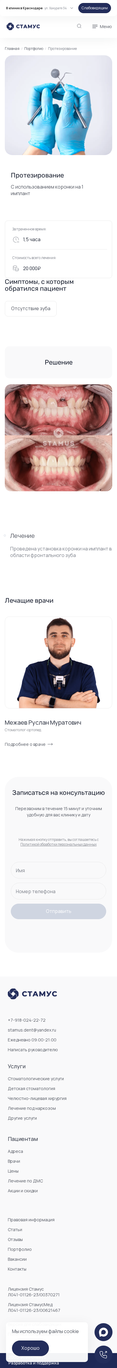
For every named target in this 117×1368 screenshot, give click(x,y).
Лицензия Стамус (34, 1291)
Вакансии (17, 1259)
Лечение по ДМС (25, 1181)
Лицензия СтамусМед (34, 1307)
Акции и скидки (23, 1190)
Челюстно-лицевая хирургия (37, 1098)
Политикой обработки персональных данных (58, 844)
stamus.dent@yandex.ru (32, 1030)
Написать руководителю (33, 1049)
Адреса (15, 1151)
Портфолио (33, 48)
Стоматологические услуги (36, 1078)
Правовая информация (31, 1219)
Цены (13, 1171)
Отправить (58, 911)
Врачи (14, 1161)
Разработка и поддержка (33, 1363)
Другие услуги (22, 1118)
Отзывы (15, 1239)
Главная (12, 48)
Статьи (15, 1229)
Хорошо (30, 1348)
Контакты (17, 1269)
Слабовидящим (95, 7)
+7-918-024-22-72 (27, 1020)
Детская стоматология (31, 1088)
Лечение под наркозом (32, 1108)
